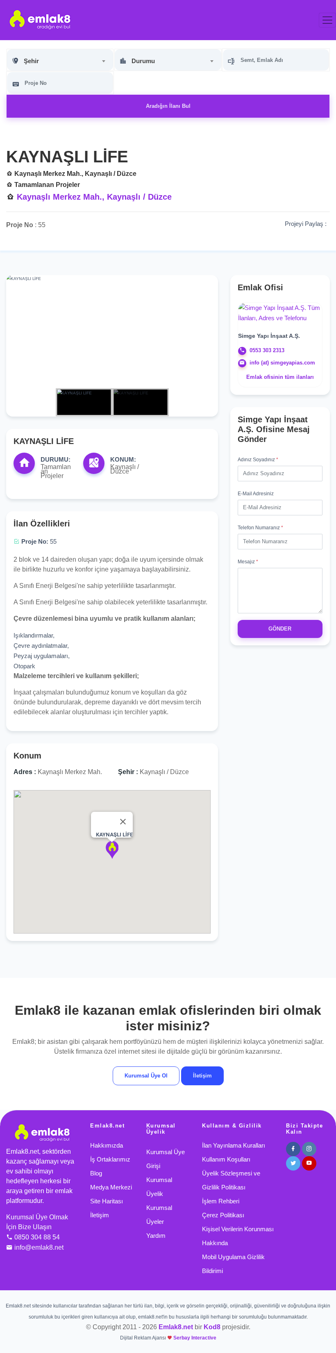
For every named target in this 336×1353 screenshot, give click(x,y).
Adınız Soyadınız (258, 459)
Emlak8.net (176, 1326)
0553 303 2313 (267, 350)
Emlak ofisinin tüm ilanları (280, 377)
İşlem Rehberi (220, 1201)
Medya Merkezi (111, 1187)
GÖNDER (279, 629)
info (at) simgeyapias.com (282, 363)
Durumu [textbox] (143, 60)
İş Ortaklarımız (110, 1159)
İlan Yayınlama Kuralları (233, 1145)
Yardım (156, 1235)
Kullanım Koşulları (226, 1159)
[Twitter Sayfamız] (293, 1163)
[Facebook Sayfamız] (293, 1149)
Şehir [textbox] (31, 60)
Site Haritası (106, 1201)
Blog (96, 1173)
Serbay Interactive (194, 1338)
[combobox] (60, 60)
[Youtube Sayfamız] (309, 1163)
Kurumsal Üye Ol (146, 1076)
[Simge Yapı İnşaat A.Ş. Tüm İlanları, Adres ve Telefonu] (280, 313)
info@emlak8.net (39, 1247)
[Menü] (327, 20)
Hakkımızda (106, 1145)
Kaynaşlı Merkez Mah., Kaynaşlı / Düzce (94, 196)
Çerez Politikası (223, 1215)
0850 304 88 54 (37, 1237)
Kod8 (212, 1326)
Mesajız (248, 562)
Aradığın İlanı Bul (168, 106)
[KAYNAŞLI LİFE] (112, 346)
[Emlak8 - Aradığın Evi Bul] (39, 20)
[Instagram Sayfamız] (309, 1149)
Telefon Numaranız (260, 528)
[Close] (123, 821)
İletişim (202, 1076)
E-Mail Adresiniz (256, 494)
